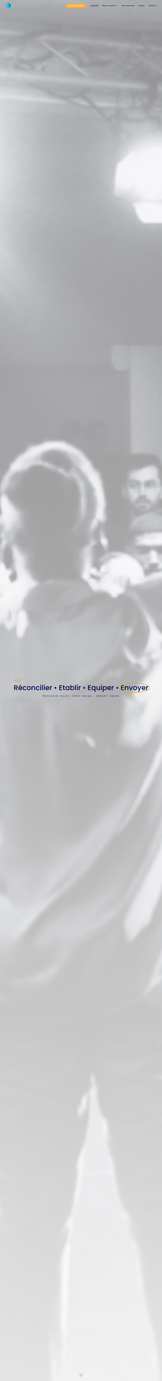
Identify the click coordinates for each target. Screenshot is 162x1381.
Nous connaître (109, 5)
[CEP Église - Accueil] (8, 5)
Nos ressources (128, 5)
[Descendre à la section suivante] (81, 1375)
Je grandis (94, 5)
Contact (152, 5)
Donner (142, 5)
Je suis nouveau (76, 5)
